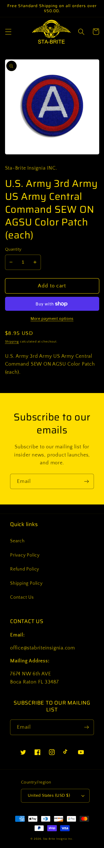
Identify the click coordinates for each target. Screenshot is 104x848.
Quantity (13, 249)
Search (17, 541)
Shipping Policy (26, 583)
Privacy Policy (25, 555)
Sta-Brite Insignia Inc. (58, 838)
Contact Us (22, 597)
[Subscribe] (86, 481)
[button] (8, 31)
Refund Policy (24, 569)
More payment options (52, 319)
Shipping (12, 341)
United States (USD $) (49, 795)
